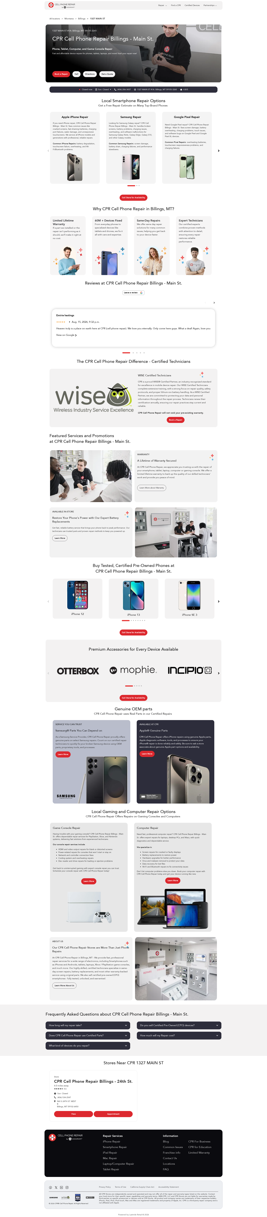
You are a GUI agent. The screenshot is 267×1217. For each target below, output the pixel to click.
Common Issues (173, 1147)
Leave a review (131, 292)
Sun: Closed (103, 89)
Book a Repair (61, 74)
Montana (69, 18)
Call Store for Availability (133, 197)
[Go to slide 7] (142, 620)
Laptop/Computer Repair (118, 1164)
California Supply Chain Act (142, 1187)
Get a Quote (107, 74)
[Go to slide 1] (131, 185)
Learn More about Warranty (152, 487)
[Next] (219, 150)
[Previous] (48, 150)
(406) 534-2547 (64, 1097)
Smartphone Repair (115, 1147)
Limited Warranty (199, 1153)
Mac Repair (110, 1158)
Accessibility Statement (168, 1187)
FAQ (166, 1169)
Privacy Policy (105, 1187)
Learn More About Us (64, 985)
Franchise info (171, 1153)
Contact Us (170, 1158)
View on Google (65, 335)
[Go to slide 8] (144, 620)
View (73, 1114)
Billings (81, 18)
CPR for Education (199, 1147)
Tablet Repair (111, 1169)
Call (76, 74)
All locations (55, 18)
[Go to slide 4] (140, 352)
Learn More (60, 538)
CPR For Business (199, 1141)
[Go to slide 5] (144, 352)
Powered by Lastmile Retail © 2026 (133, 1214)
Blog (166, 1141)
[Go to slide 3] (139, 185)
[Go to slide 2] (136, 185)
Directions (90, 74)
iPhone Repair (111, 1141)
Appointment (113, 1114)
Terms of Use (120, 1187)
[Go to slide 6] (140, 620)
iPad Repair (110, 1153)
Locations (169, 1164)
